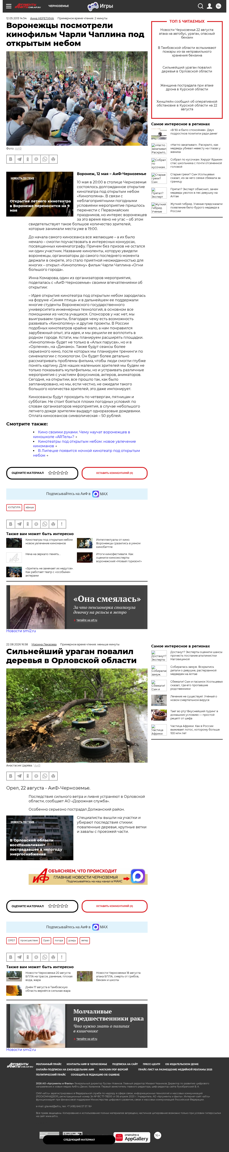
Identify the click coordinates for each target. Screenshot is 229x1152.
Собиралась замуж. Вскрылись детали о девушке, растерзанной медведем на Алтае (193, 670)
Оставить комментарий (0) (114, 473)
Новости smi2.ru (21, 631)
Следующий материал (79, 1139)
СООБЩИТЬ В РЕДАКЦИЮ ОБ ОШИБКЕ (95, 1074)
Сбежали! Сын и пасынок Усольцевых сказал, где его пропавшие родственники (196, 685)
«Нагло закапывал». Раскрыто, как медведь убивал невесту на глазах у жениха (195, 148)
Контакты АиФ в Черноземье (87, 1064)
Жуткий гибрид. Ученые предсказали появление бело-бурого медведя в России (196, 207)
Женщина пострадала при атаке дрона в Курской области (187, 87)
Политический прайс (51, 1074)
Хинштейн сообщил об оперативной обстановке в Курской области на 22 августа (187, 105)
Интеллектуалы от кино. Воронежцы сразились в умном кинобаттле (118, 543)
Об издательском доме (182, 1064)
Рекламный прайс (48, 1064)
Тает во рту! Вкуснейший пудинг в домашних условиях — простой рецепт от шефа (194, 714)
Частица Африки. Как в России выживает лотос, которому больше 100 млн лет (195, 729)
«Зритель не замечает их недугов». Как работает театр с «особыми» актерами (49, 572)
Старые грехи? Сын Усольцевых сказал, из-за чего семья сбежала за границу (195, 178)
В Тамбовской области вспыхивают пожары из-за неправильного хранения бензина (187, 51)
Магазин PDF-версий (113, 1069)
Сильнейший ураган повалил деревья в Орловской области (187, 69)
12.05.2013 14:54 (16, 18)
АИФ (18, 148)
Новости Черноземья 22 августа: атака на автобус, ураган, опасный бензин (187, 33)
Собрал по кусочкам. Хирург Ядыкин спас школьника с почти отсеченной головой (196, 163)
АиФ (37, 765)
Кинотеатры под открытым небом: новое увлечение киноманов (49, 541)
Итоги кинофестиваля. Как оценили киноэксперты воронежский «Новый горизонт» (119, 557)
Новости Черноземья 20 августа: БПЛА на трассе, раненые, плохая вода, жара (48, 976)
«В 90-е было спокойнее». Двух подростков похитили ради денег (194, 131)
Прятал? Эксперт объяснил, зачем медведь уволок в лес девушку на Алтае (194, 192)
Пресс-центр (151, 1064)
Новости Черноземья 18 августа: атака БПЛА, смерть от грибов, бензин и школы (118, 976)
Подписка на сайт (125, 1064)
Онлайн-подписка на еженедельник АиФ (65, 1069)
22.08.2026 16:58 (17, 644)
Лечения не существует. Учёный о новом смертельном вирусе (193, 698)
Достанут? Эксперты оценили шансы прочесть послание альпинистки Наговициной (196, 655)
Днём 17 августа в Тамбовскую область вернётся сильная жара (47, 988)
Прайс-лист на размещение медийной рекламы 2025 (175, 1069)
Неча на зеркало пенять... (43, 554)
